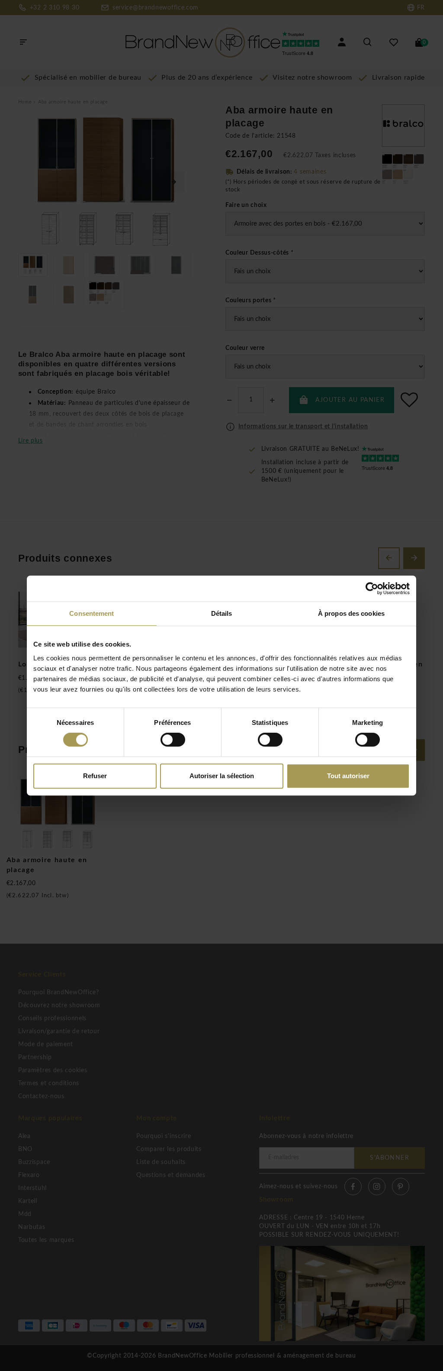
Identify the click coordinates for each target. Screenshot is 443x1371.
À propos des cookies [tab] (351, 613)
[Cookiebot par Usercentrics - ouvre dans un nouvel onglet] (372, 588)
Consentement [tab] (91, 613)
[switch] (173, 740)
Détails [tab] (221, 613)
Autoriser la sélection (221, 775)
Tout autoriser (348, 775)
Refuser (95, 775)
